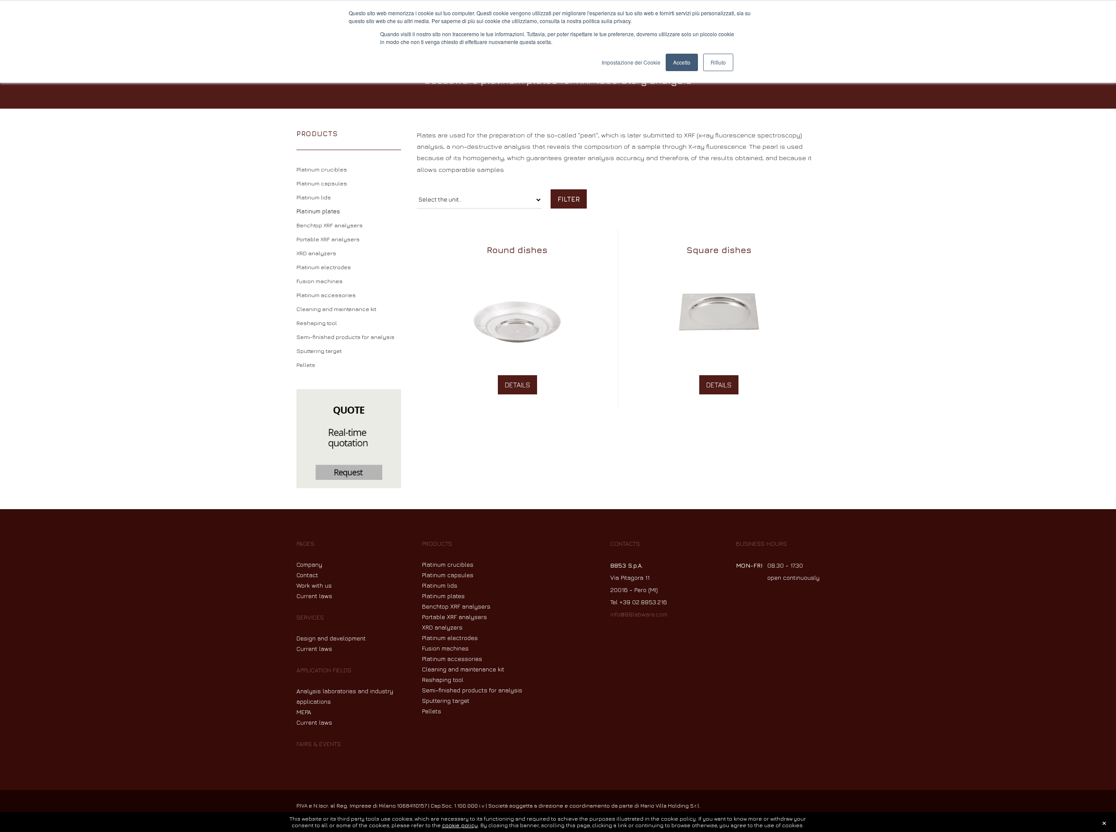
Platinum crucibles (321, 169)
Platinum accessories (326, 294)
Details (517, 385)
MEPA (303, 712)
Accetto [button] (682, 62)
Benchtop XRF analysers (329, 225)
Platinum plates (318, 211)
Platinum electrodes (323, 267)
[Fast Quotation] (348, 438)
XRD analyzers (316, 253)
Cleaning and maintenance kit (336, 308)
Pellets (305, 364)
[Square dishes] (719, 267)
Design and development (331, 638)
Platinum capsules (321, 183)
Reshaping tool (316, 322)
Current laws (314, 595)
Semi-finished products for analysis (345, 336)
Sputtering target (319, 350)
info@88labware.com (638, 614)
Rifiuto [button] (718, 62)
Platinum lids (313, 197)
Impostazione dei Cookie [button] (631, 62)
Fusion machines (319, 280)
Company (309, 564)
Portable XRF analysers (328, 239)
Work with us (314, 585)
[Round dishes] (517, 267)
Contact (307, 575)
